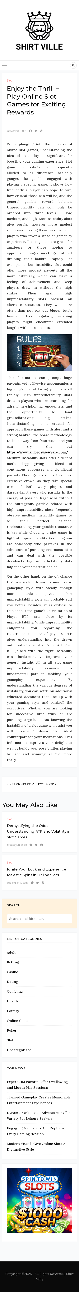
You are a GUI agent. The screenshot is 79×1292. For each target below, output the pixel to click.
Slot (9, 80)
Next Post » (46, 784)
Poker (11, 1030)
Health (12, 1001)
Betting (13, 962)
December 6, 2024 (17, 882)
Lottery (13, 1011)
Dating (12, 981)
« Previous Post (21, 784)
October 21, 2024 (16, 131)
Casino (12, 972)
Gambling (15, 991)
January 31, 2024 (17, 845)
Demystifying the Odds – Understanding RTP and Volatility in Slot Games (39, 831)
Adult (11, 952)
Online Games (18, 1020)
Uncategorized (19, 1050)
